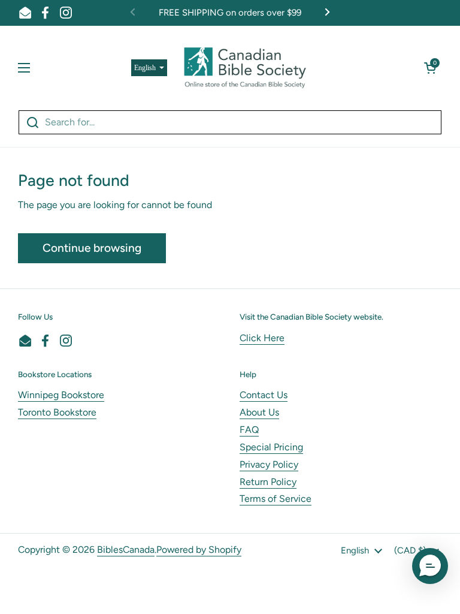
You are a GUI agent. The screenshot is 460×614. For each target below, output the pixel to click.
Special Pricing (271, 447)
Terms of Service (275, 498)
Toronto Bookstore (57, 412)
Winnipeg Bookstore (61, 395)
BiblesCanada (126, 549)
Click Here (262, 338)
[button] (430, 68)
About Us (259, 412)
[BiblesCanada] (245, 68)
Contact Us (264, 395)
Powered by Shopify (198, 549)
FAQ (249, 429)
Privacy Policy (269, 464)
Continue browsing (92, 248)
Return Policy (268, 481)
